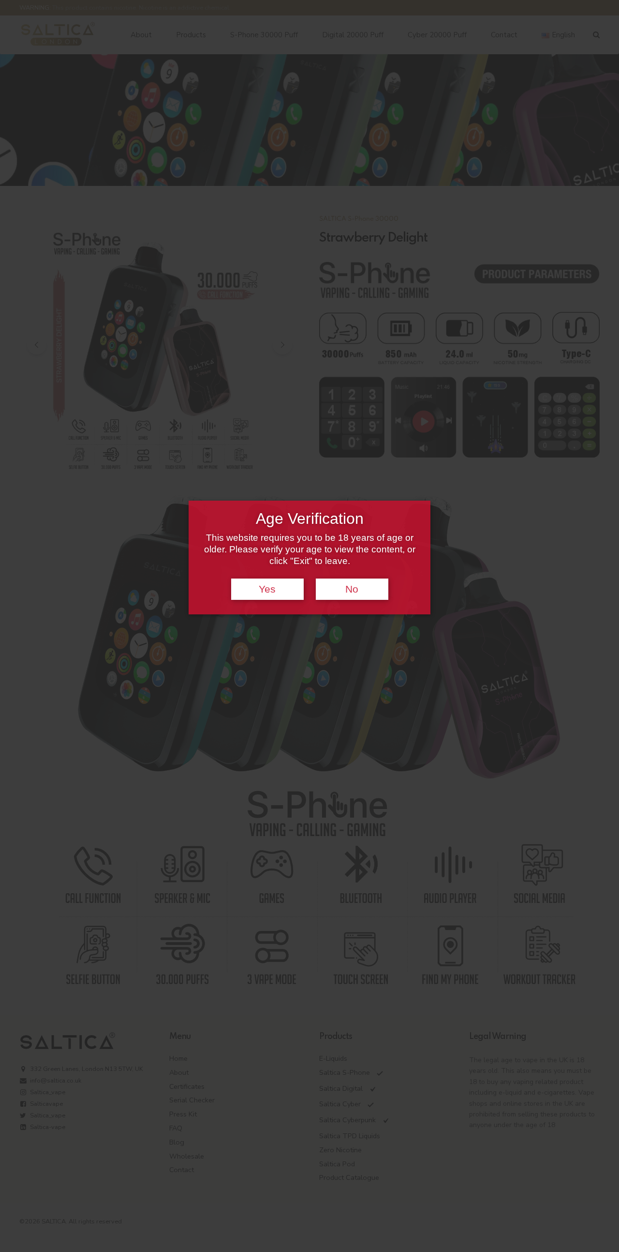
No (351, 589)
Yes (267, 589)
